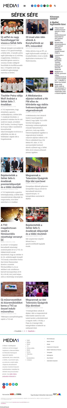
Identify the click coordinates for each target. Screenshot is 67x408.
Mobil (28, 350)
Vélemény (29, 354)
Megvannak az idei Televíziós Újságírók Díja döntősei (37, 302)
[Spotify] (47, 6)
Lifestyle (29, 360)
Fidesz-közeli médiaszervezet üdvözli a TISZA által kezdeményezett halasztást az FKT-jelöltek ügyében (60, 34)
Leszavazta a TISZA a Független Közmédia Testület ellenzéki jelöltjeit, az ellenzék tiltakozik (59, 62)
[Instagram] (44, 6)
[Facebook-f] (32, 6)
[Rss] (50, 6)
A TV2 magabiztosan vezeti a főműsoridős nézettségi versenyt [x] (11, 232)
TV (27, 346)
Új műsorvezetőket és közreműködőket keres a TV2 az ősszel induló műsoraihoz (11, 305)
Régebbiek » (31, 331)
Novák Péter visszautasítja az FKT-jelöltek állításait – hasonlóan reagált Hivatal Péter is (60, 48)
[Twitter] (35, 6)
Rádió (28, 344)
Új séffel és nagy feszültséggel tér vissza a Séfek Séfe (11, 40)
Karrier (28, 352)
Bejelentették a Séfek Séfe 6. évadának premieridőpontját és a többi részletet (11, 181)
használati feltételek (23, 402)
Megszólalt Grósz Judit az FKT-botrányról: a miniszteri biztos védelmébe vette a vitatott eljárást (60, 89)
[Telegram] (41, 6)
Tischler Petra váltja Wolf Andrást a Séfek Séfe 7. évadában (12, 100)
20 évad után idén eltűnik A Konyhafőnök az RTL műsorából (35, 41)
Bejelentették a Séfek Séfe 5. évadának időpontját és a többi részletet (37, 229)
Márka (28, 342)
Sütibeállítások (3, 403)
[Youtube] (38, 6)
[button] (24, 5)
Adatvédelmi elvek (15, 402)
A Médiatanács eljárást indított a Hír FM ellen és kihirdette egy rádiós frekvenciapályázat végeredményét (37, 103)
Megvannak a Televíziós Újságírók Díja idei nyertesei (37, 178)
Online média (30, 348)
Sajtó (28, 340)
